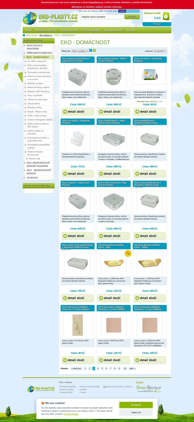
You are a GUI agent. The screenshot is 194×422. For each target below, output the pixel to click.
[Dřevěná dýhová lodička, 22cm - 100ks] (150, 262)
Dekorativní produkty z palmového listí (38, 139)
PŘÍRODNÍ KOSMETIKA (39, 53)
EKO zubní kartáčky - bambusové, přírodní (37, 67)
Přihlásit (157, 24)
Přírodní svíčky (34, 107)
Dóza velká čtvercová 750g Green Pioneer (112, 183)
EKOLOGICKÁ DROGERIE (34, 47)
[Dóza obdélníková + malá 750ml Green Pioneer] (114, 138)
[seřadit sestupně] (94, 50)
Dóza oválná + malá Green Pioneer (76, 183)
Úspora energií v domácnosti (35, 153)
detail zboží (76, 111)
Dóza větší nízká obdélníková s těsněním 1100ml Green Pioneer (77, 246)
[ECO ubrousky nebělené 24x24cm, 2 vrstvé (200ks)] (114, 324)
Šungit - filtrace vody (37, 111)
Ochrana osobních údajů (90, 387)
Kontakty (83, 389)
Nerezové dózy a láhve (38, 87)
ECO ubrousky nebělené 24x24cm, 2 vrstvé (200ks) (111, 308)
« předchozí (76, 368)
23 (125, 368)
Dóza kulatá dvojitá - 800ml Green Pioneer (112, 59)
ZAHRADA (32, 177)
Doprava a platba (69, 30)
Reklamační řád (65, 392)
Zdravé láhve (33, 103)
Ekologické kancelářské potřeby (38, 146)
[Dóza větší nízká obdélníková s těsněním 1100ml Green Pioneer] (78, 262)
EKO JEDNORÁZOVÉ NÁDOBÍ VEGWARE (38, 164)
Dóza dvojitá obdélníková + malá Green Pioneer (76, 59)
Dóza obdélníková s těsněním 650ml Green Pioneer (146, 122)
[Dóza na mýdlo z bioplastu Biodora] (78, 138)
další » (132, 368)
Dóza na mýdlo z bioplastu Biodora (76, 121)
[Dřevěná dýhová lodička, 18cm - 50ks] (114, 262)
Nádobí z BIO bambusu (38, 91)
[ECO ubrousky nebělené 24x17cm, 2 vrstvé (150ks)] (78, 324)
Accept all (136, 405)
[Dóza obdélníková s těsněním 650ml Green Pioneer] (150, 138)
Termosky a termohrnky (38, 72)
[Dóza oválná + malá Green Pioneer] (78, 200)
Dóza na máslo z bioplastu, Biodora (148, 59)
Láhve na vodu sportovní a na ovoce (39, 77)
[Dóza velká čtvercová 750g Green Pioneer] (114, 200)
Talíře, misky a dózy (36, 115)
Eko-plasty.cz (46, 35)
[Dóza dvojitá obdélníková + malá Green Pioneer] (78, 76)
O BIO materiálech (91, 30)
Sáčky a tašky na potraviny (35, 132)
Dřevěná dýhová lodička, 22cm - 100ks (147, 246)
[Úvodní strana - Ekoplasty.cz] (50, 18)
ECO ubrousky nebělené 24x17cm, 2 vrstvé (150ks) (75, 308)
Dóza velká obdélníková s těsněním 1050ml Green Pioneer (147, 184)
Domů (29, 30)
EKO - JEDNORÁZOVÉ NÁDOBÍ (39, 172)
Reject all (136, 412)
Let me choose (71, 414)
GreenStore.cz (96, 2)
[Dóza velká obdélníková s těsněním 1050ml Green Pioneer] (150, 200)
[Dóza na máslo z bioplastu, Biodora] (150, 76)
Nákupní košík (152, 13)
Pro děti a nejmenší (36, 61)
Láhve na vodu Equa (37, 99)
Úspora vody (34, 158)
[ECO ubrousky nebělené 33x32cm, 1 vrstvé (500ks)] (150, 324)
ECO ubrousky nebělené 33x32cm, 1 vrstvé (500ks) (147, 308)
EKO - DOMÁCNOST (38, 57)
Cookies (83, 392)
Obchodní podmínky (46, 30)
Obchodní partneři (114, 30)
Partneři (139, 382)
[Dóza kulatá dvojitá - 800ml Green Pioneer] (114, 76)
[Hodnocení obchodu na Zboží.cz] (118, 387)
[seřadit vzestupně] (90, 50)
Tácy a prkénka (34, 95)
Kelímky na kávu (35, 83)
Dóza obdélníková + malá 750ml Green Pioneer (111, 121)
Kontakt (131, 30)
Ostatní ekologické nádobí (39, 119)
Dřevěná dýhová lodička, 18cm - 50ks (111, 246)
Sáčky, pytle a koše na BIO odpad (38, 125)
